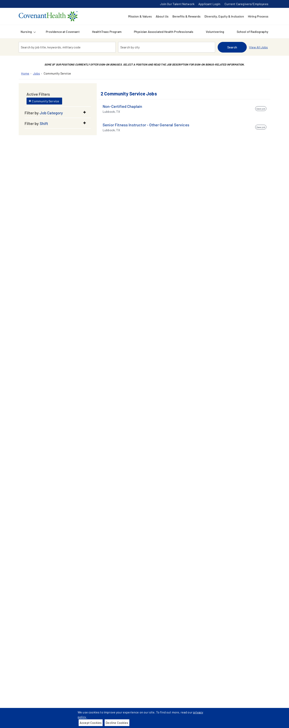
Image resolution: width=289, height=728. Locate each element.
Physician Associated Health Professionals (163, 31)
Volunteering (215, 31)
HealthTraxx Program (106, 31)
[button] (58, 113)
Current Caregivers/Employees (246, 4)
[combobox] (67, 47)
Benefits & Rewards (186, 16)
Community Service (57, 73)
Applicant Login (209, 4)
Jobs (36, 73)
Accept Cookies (91, 722)
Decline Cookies (117, 722)
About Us (162, 16)
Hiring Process (258, 16)
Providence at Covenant (63, 31)
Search (232, 47)
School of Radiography (252, 31)
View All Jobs (258, 47)
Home (25, 73)
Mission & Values (140, 16)
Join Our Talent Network (177, 4)
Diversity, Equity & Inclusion (224, 16)
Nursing (26, 31)
